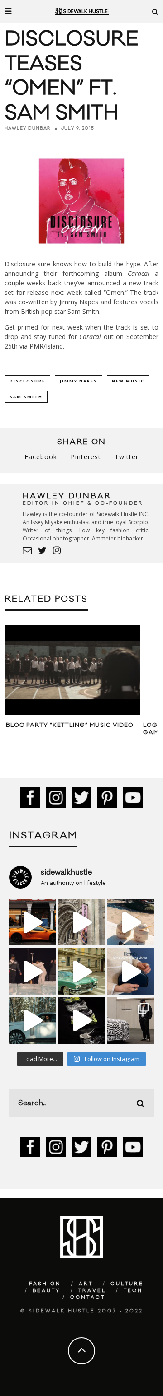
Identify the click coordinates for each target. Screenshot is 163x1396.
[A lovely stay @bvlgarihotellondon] (32, 922)
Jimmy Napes (78, 381)
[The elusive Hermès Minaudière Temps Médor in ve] (130, 971)
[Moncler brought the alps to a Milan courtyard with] (81, 971)
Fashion (45, 1284)
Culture (127, 1284)
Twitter (127, 456)
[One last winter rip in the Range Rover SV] (32, 1020)
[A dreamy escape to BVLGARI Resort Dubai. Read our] (130, 922)
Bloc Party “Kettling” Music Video (70, 725)
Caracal (138, 273)
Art (86, 1284)
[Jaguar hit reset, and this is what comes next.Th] (130, 1020)
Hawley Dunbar (28, 128)
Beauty (47, 1291)
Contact (87, 1297)
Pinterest (86, 456)
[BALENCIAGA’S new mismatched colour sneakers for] (81, 1020)
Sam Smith (26, 397)
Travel (92, 1291)
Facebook (40, 456)
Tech (133, 1291)
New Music (128, 381)
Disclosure (27, 381)
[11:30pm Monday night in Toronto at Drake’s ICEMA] (32, 971)
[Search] (155, 11)
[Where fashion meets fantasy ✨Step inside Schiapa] (81, 922)
